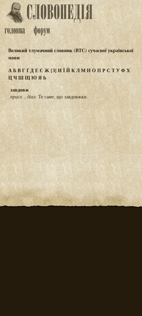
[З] (54, 70)
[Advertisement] (71, 139)
